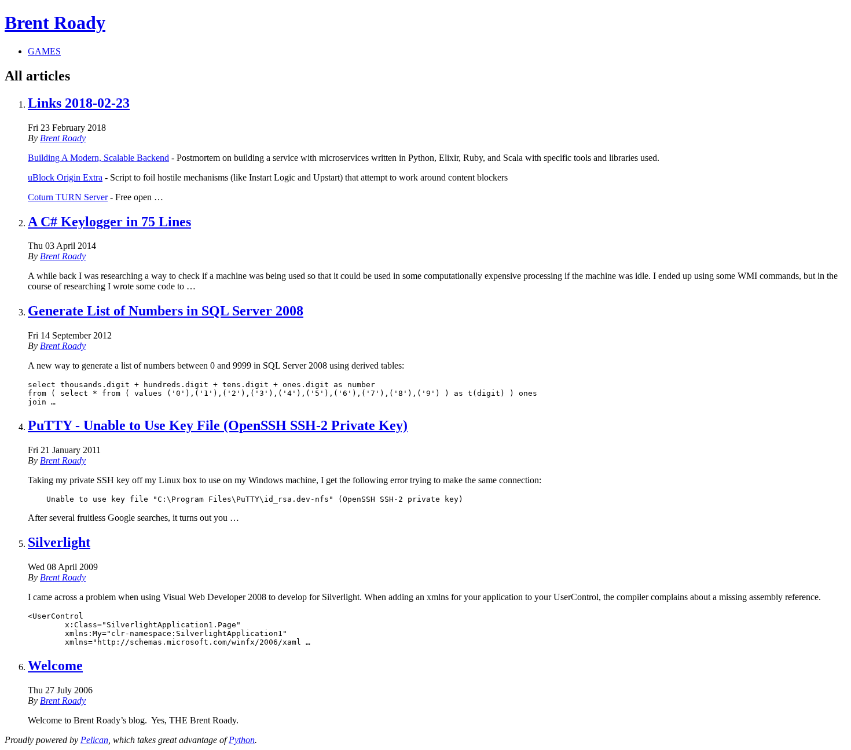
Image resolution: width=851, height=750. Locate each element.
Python (242, 740)
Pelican (94, 740)
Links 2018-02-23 (79, 103)
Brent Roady (55, 22)
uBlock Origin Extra (65, 177)
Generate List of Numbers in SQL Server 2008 (165, 310)
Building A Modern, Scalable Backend (98, 158)
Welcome (55, 665)
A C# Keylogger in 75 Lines (109, 221)
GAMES (44, 51)
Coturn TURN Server (68, 197)
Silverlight (59, 542)
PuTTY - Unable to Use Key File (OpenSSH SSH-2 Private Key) (218, 425)
